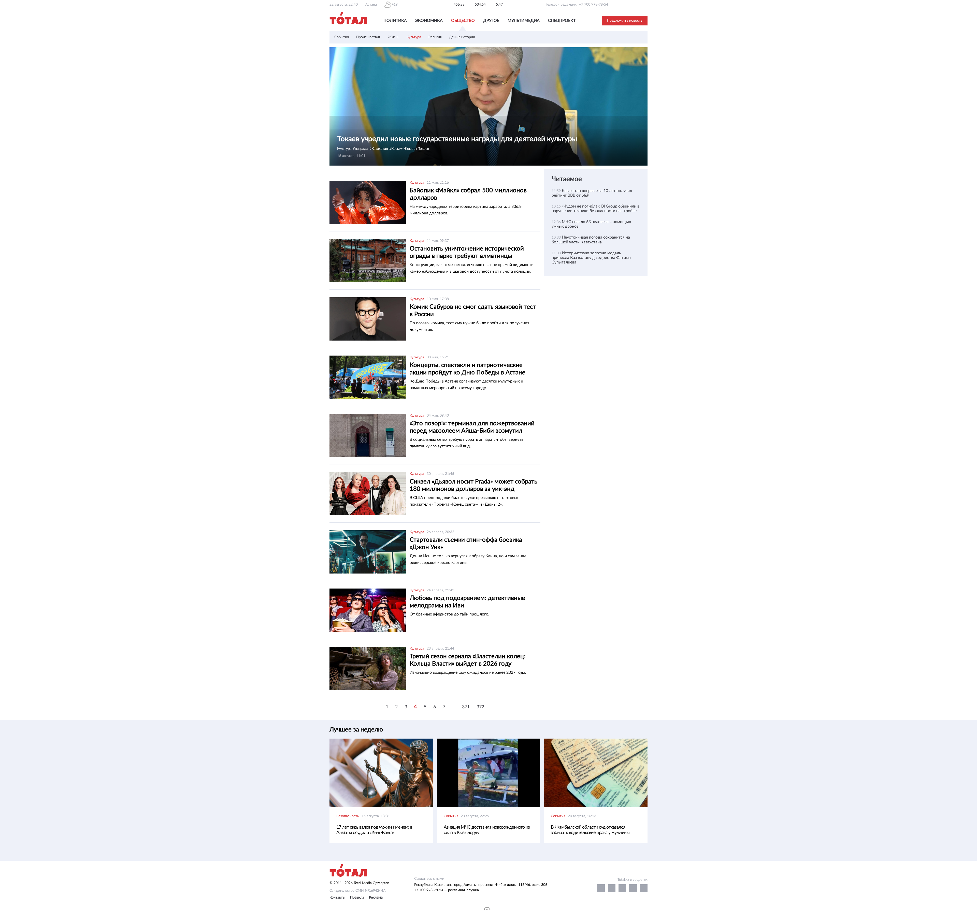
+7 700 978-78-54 (593, 4)
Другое (491, 21)
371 (466, 707)
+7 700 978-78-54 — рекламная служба (446, 890)
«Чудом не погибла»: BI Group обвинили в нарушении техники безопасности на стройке (595, 208)
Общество (463, 21)
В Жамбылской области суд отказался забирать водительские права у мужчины (590, 830)
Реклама (376, 897)
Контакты (337, 897)
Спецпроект (562, 21)
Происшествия (368, 37)
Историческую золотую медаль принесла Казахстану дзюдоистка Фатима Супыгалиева (591, 257)
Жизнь (393, 37)
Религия (435, 37)
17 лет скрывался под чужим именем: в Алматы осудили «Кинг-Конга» (374, 830)
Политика (395, 21)
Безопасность (347, 816)
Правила (357, 897)
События (341, 37)
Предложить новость (624, 20)
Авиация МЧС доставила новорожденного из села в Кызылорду (487, 830)
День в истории (462, 37)
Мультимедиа (524, 21)
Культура (414, 37)
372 (480, 707)
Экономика (429, 21)
